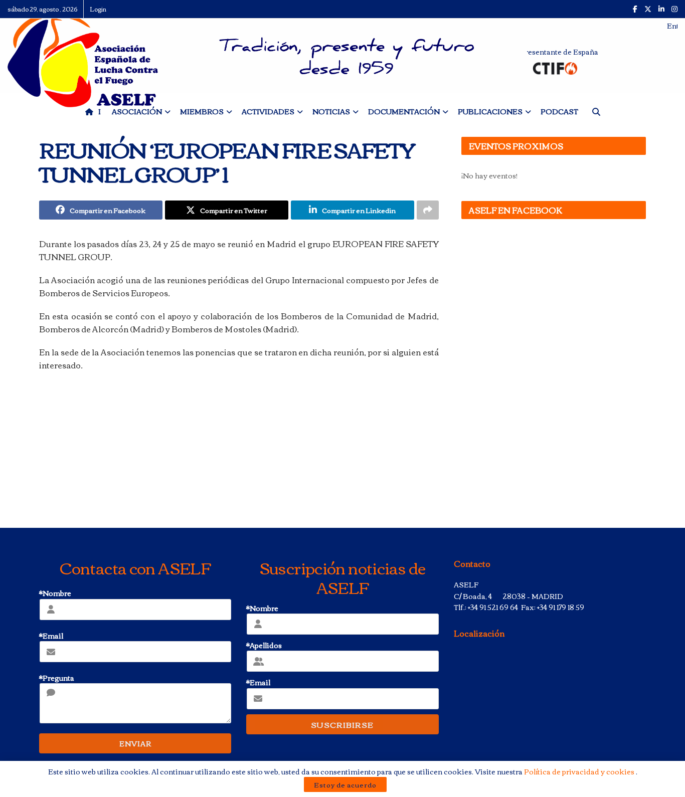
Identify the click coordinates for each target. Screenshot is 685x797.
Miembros (202, 111)
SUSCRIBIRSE (342, 724)
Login (98, 9)
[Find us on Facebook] (635, 9)
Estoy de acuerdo (345, 784)
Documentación (404, 111)
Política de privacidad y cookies (580, 771)
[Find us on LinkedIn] (661, 9)
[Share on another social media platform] (428, 210)
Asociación (137, 111)
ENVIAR (135, 743)
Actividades (268, 111)
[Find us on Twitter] (647, 9)
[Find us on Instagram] (674, 9)
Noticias (331, 111)
